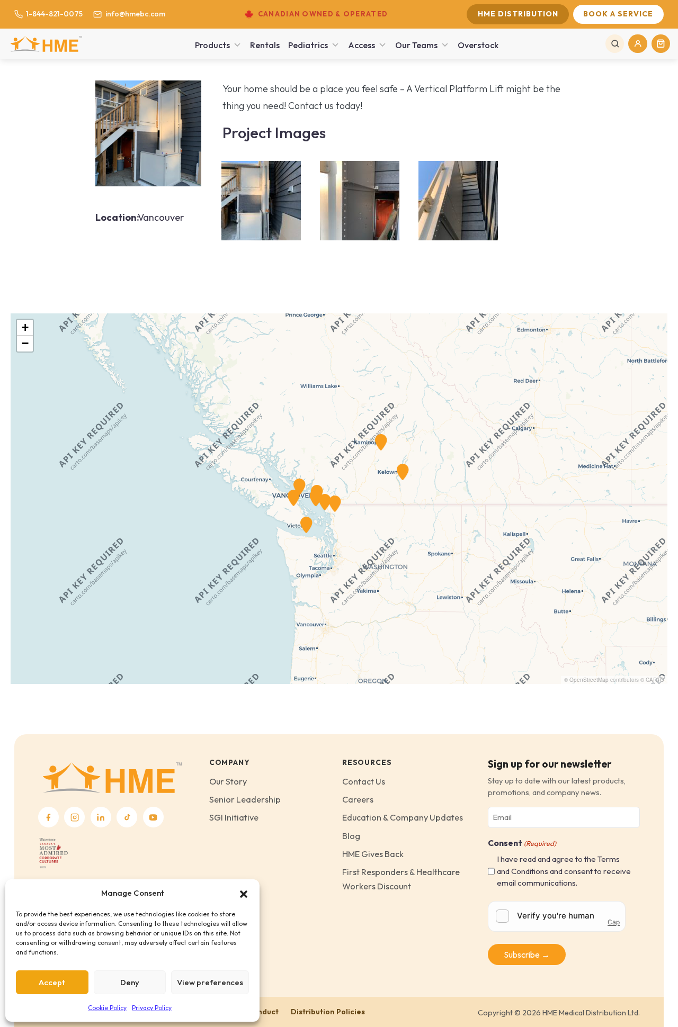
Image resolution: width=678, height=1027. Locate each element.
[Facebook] (48, 817)
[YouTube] (153, 817)
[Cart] (661, 43)
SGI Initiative (233, 817)
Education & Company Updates (402, 817)
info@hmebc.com (135, 14)
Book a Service (618, 14)
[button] (243, 893)
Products (212, 45)
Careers (357, 799)
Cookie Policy (107, 1008)
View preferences (210, 982)
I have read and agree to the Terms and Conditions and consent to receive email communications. (564, 871)
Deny (129, 982)
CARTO (655, 679)
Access (361, 45)
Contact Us (363, 781)
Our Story (228, 781)
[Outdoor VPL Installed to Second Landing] (148, 132)
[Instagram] (74, 817)
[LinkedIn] (101, 817)
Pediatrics (308, 45)
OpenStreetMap (589, 679)
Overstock (478, 45)
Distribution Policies (328, 1011)
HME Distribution (518, 14)
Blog (351, 836)
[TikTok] (127, 817)
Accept (52, 982)
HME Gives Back (373, 854)
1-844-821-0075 (54, 14)
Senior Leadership (245, 799)
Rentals (265, 45)
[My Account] (637, 43)
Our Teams (416, 45)
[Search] (614, 43)
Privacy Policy (152, 1008)
